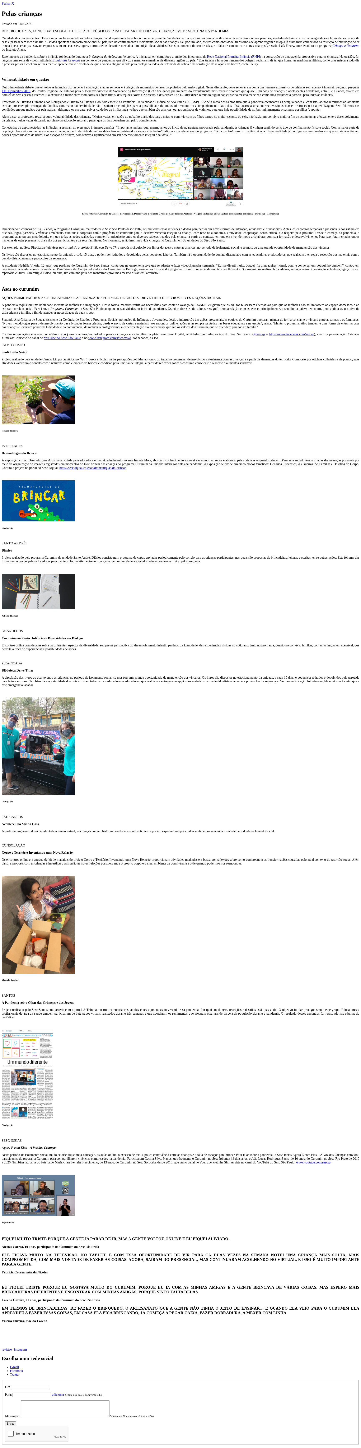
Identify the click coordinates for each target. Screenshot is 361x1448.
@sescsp (259, 334)
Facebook (16, 1371)
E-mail (14, 1367)
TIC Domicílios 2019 (16, 91)
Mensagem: (12, 1416)
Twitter (14, 1374)
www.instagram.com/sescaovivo (109, 338)
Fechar (8, 3)
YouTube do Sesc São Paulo (62, 338)
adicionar (58, 1394)
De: (7, 1387)
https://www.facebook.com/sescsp (291, 334)
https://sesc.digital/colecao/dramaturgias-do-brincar (92, 468)
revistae (7, 1349)
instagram (20, 1349)
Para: (8, 1394)
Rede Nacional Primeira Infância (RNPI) (234, 56)
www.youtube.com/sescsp (313, 1162)
